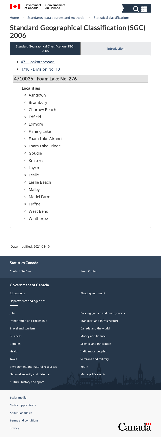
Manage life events (93, 374)
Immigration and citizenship (28, 321)
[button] (137, 9)
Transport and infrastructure (99, 321)
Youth (84, 367)
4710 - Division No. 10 (40, 69)
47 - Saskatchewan (38, 62)
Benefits (15, 344)
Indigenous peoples (93, 351)
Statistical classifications (111, 18)
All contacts (17, 293)
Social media (18, 397)
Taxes (13, 359)
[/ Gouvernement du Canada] (37, 7)
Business (16, 336)
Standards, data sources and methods (55, 18)
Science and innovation (95, 344)
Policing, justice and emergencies (102, 313)
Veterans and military (94, 359)
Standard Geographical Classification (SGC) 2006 (45, 48)
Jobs (12, 313)
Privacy (14, 428)
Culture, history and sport (27, 382)
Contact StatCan (20, 271)
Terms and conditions (24, 420)
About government (92, 293)
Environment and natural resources (33, 367)
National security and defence (29, 374)
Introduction (115, 48)
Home (14, 18)
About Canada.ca (21, 413)
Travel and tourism (22, 328)
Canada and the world (95, 328)
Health (14, 351)
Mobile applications (23, 405)
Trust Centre (88, 271)
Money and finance (93, 336)
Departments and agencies (28, 301)
